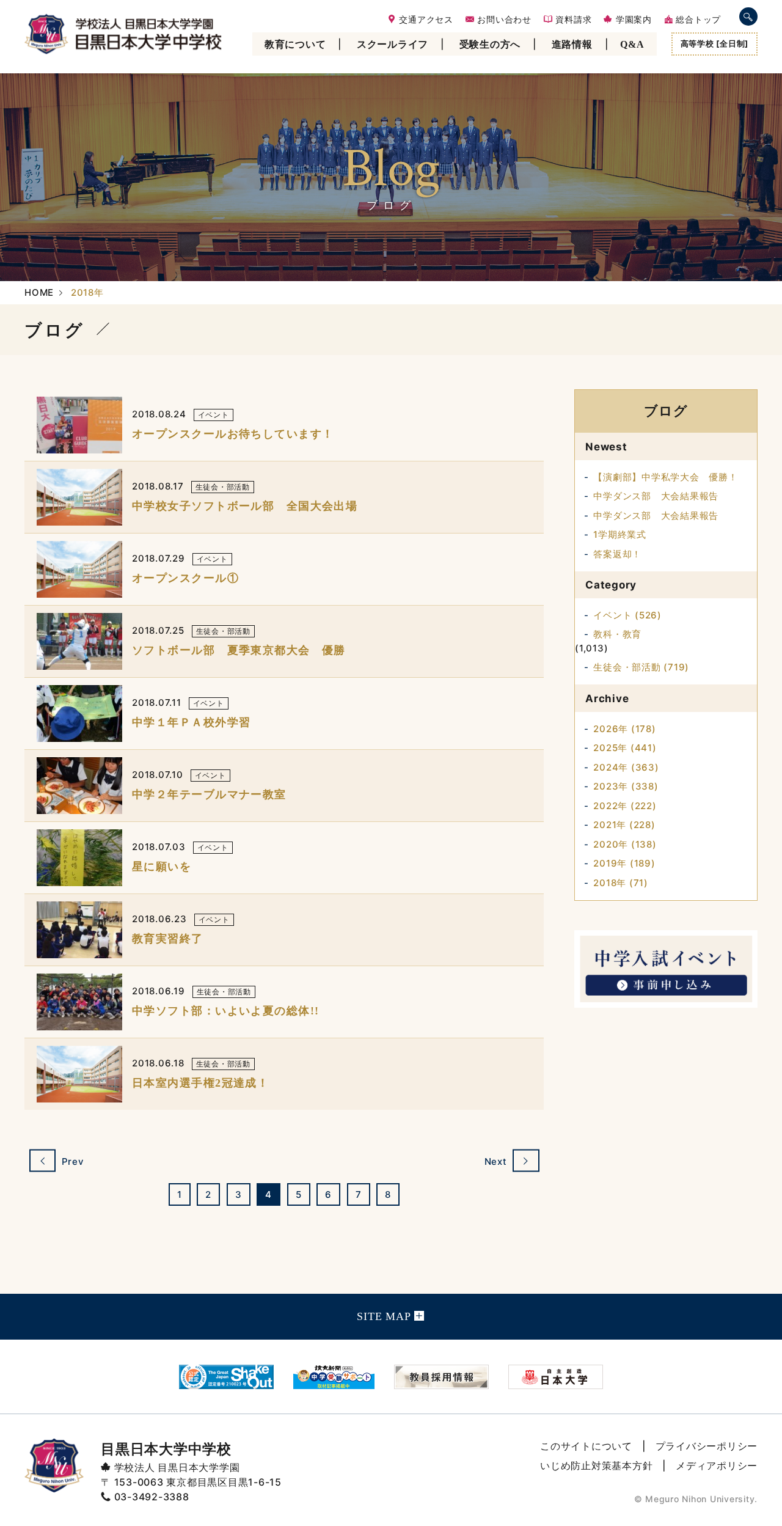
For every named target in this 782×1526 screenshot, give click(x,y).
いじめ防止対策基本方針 (596, 1465)
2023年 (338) (625, 786)
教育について (295, 44)
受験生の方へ (490, 44)
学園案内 (632, 19)
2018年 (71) (620, 883)
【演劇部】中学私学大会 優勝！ (665, 477)
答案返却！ (617, 554)
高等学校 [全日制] (715, 43)
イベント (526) (627, 615)
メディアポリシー (717, 1465)
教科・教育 (617, 634)
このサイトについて (586, 1446)
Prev (71, 1161)
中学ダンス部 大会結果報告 (655, 496)
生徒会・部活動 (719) (641, 667)
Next (497, 1161)
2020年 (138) (624, 844)
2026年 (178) (624, 729)
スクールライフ (392, 44)
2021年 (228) (624, 825)
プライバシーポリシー (707, 1446)
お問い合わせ (503, 19)
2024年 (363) (626, 767)
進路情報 (572, 44)
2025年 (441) (624, 748)
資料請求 (572, 19)
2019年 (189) (624, 863)
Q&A (632, 44)
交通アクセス (424, 19)
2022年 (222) (624, 806)
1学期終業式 (619, 534)
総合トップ (697, 19)
